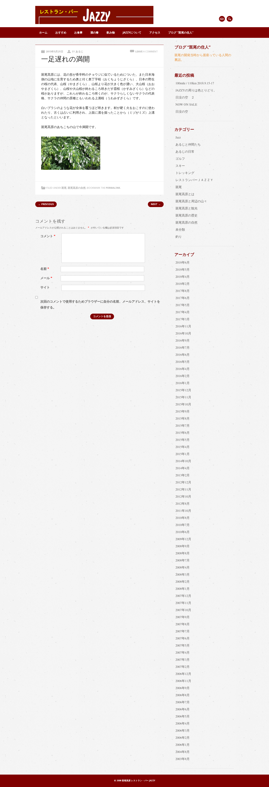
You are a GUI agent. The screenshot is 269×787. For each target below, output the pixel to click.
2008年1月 (182, 588)
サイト (45, 287)
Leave (146, 51)
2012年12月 (183, 482)
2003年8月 (182, 759)
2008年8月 (182, 553)
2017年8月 (182, 291)
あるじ (79, 51)
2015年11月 (183, 397)
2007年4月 (182, 652)
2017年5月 (182, 305)
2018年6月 (182, 262)
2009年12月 (183, 539)
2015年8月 (182, 418)
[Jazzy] (94, 23)
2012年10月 (183, 496)
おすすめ (60, 32)
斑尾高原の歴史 (186, 215)
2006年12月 (183, 674)
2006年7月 (182, 702)
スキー (180, 166)
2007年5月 (182, 645)
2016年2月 (182, 376)
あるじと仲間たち (188, 144)
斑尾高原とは (184, 194)
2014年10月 (183, 461)
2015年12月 (183, 390)
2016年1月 (182, 383)
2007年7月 (182, 631)
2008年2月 (182, 581)
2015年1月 (182, 454)
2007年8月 (182, 624)
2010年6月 (182, 532)
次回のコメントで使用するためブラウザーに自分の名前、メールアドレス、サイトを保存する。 (100, 304)
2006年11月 (183, 681)
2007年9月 (182, 617)
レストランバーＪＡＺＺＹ (194, 180)
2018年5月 (182, 269)
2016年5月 (182, 362)
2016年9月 (182, 340)
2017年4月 (182, 312)
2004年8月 (182, 752)
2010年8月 (182, 518)
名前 (44, 269)
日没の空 (181, 111)
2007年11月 (183, 603)
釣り (178, 236)
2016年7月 (182, 347)
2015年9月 (182, 411)
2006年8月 (182, 695)
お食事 (78, 32)
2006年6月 (182, 709)
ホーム (43, 32)
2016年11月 (183, 326)
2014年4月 (182, 468)
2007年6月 (182, 638)
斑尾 (64, 187)
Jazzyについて (132, 32)
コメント (47, 236)
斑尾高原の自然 (77, 187)
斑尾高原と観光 (186, 208)
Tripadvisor (222, 19)
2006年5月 (182, 716)
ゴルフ (180, 158)
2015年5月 (182, 440)
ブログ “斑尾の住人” (180, 32)
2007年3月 (182, 659)
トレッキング (184, 173)
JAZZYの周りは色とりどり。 (196, 90)
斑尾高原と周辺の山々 (191, 201)
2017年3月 (182, 319)
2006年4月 (182, 723)
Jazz (178, 137)
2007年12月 (183, 596)
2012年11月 (183, 489)
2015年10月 (183, 404)
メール (46, 278)
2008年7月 (182, 560)
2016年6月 (182, 354)
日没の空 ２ (184, 97)
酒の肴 (94, 32)
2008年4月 (182, 567)
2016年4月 (182, 369)
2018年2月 (182, 284)
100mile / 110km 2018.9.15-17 (194, 83)
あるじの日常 (184, 151)
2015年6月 (182, 432)
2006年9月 (182, 688)
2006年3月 (182, 730)
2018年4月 (182, 276)
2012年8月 (182, 503)
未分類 (180, 229)
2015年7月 (182, 425)
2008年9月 (182, 546)
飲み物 (111, 32)
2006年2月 (182, 737)
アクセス (154, 32)
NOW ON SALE (186, 104)
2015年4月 (182, 447)
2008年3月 (182, 574)
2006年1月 (182, 744)
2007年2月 (182, 666)
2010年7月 (182, 525)
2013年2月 (182, 475)
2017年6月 (182, 298)
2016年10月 (183, 333)
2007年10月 (183, 610)
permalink (113, 187)
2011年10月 (183, 510)
